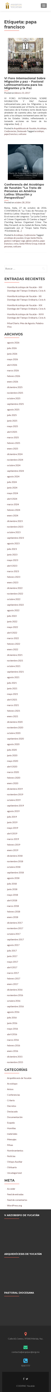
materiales (12, 1133)
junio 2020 (12, 755)
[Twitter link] (27, 1378)
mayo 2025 (12, 426)
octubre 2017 (13, 933)
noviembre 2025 (15, 392)
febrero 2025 (13, 443)
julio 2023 (12, 549)
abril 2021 (12, 699)
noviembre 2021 (15, 660)
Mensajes (11, 1139)
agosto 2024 (13, 476)
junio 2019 (12, 822)
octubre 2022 (13, 599)
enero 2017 (12, 984)
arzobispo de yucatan (14, 237)
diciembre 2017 (15, 922)
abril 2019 (12, 833)
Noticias (11, 1156)
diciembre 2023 (15, 521)
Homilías (11, 1128)
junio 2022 (12, 621)
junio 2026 (12, 353)
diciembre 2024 (15, 454)
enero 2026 (12, 381)
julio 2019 (12, 816)
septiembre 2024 (15, 470)
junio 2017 (12, 956)
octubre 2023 (13, 532)
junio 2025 (12, 420)
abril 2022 (12, 632)
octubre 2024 (13, 465)
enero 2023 (12, 582)
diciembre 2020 (15, 721)
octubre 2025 (13, 398)
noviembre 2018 (15, 861)
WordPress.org (14, 1205)
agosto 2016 (13, 1012)
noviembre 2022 (15, 593)
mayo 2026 (12, 359)
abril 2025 (12, 431)
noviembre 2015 (15, 1062)
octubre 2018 (13, 866)
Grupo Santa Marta (33, 237)
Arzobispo (41, 128)
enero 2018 (12, 917)
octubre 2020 (13, 733)
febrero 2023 (13, 576)
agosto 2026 (13, 342)
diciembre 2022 (15, 588)
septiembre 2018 (15, 872)
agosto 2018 (13, 878)
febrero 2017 (13, 978)
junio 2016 (12, 1023)
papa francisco (11, 134)
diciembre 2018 (15, 855)
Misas (10, 1145)
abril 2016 (12, 1034)
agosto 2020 (13, 744)
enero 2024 (12, 515)
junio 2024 (12, 487)
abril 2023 (12, 565)
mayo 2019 (12, 827)
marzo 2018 (13, 906)
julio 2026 (12, 348)
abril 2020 (12, 766)
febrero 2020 (13, 777)
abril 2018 (12, 900)
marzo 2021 (13, 705)
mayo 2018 (12, 894)
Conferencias (10, 131)
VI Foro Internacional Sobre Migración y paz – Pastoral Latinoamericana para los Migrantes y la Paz (24, 83)
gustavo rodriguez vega (14, 240)
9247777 (25, 1365)
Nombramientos (15, 1150)
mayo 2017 (12, 961)
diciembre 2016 (15, 989)
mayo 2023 (12, 560)
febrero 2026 (13, 376)
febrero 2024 (13, 509)
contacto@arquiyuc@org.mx (26, 1352)
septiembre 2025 (15, 403)
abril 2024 (12, 498)
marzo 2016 (13, 1039)
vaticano (22, 134)
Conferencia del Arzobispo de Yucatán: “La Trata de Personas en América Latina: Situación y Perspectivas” (24, 191)
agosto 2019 (13, 811)
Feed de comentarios (17, 1199)
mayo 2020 (12, 761)
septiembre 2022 (15, 604)
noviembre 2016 (15, 995)
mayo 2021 (12, 694)
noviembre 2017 (15, 928)
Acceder (11, 1188)
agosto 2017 (13, 945)
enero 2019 (12, 850)
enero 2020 (12, 783)
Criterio (11, 1100)
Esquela (11, 1122)
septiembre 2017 (15, 939)
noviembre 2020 (15, 727)
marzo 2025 (13, 437)
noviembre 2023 (15, 526)
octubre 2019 (13, 800)
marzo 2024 (13, 504)
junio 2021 (12, 688)
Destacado (22, 131)
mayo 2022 (12, 627)
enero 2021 (12, 716)
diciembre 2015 (15, 1056)
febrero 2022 (13, 643)
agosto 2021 (13, 677)
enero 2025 (12, 448)
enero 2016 (12, 1051)
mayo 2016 (12, 1028)
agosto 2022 (13, 610)
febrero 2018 (13, 911)
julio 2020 (12, 749)
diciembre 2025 (15, 387)
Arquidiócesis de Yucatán (25, 128)
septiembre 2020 (15, 738)
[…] (20, 124)
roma (15, 243)
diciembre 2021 (15, 655)
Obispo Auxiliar (14, 1161)
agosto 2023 (13, 543)
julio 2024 (12, 482)
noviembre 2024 (15, 459)
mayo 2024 (12, 493)
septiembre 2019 (15, 805)
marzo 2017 (13, 972)
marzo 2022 (13, 638)
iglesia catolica (32, 240)
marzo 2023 (13, 571)
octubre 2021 (13, 666)
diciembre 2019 (15, 788)
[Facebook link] (23, 1378)
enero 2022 (12, 649)
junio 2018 (12, 889)
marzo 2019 (13, 839)
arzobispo (39, 131)
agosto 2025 (13, 409)
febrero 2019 (13, 844)
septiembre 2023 (15, 537)
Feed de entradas (15, 1194)
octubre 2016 (13, 1000)
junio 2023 (12, 554)
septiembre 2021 (15, 671)
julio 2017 (12, 950)
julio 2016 (12, 1017)
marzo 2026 (13, 370)
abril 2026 (12, 364)
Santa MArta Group (28, 243)
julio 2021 (12, 682)
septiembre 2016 (15, 1006)
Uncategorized (14, 1172)
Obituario (12, 1167)
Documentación (15, 1117)
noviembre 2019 (15, 794)
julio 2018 (12, 883)
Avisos (10, 1089)
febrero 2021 (13, 710)
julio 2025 (12, 415)
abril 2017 (12, 967)
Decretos (11, 1106)
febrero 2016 (13, 1045)
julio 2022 (12, 615)
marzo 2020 (13, 772)
